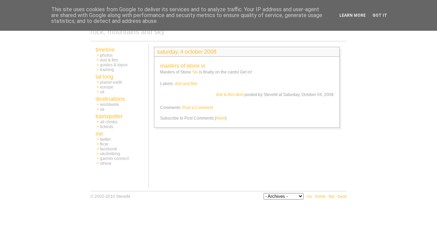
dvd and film (186, 83)
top (332, 196)
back (342, 196)
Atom (220, 118)
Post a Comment (197, 107)
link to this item (229, 94)
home (320, 196)
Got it (379, 15)
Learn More (352, 15)
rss (309, 196)
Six (195, 72)
